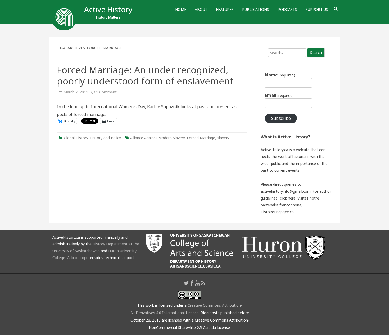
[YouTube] (197, 283)
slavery (223, 137)
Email (279, 95)
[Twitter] (186, 283)
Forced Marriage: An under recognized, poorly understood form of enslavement (145, 75)
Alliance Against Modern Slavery (157, 137)
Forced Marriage (201, 137)
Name (280, 75)
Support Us (317, 9)
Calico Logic (77, 257)
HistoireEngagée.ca (277, 211)
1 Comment (106, 91)
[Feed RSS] (203, 283)
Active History (108, 9)
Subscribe (281, 118)
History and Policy (105, 137)
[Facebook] (191, 283)
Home (180, 9)
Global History (76, 137)
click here (288, 198)
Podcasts (287, 9)
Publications (255, 9)
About (201, 9)
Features (225, 9)
